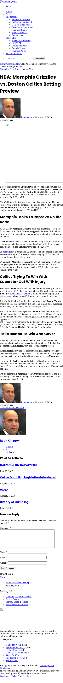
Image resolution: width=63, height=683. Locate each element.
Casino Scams (12, 599)
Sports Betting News (24, 69)
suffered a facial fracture (18, 293)
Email (3, 557)
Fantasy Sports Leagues (17, 602)
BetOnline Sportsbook (22, 22)
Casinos (9, 14)
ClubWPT (16, 43)
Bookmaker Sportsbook (23, 27)
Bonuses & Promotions (16, 652)
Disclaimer (5, 668)
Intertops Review (20, 30)
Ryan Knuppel (28, 117)
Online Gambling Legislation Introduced (28, 477)
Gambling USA (47, 665)
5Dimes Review (19, 32)
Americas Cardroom (21, 40)
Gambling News (14, 64)
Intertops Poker (19, 51)
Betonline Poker (19, 45)
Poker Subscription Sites (17, 604)
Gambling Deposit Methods (19, 596)
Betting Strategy (13, 650)
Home (9, 11)
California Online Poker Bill (18, 465)
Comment (5, 528)
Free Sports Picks (14, 53)
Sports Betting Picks (15, 647)
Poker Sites (11, 38)
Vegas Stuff (11, 655)
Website (3, 563)
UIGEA (4, 490)
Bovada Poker (18, 48)
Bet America (17, 35)
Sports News (12, 660)
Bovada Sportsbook (21, 19)
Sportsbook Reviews (15, 658)
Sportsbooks (11, 17)
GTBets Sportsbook (21, 24)
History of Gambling (14, 502)
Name (3, 552)
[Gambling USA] (8, 1)
